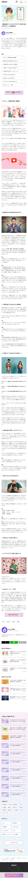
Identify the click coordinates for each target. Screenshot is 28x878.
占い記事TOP (7, 858)
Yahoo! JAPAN (14, 872)
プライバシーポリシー (12, 870)
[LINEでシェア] (14, 642)
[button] (14, 13)
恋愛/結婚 (13, 858)
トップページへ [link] (14, 843)
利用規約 (18, 867)
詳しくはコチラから (13, 615)
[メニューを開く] (25, 2)
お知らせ (9, 867)
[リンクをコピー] (22, 642)
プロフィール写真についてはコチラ (13, 92)
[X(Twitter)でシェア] (6, 642)
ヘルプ (14, 867)
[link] (4, 1)
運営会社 (18, 870)
